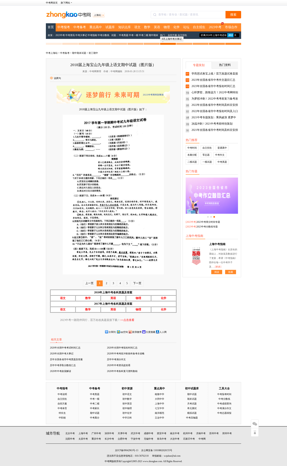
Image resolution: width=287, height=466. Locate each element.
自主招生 (199, 27)
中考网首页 (52, 2)
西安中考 (161, 433)
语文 (137, 27)
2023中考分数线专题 (207, 226)
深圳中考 (109, 433)
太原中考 (83, 438)
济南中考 (201, 433)
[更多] (218, 266)
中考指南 (92, 35)
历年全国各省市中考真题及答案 (66, 359)
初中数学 (127, 399)
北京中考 (70, 433)
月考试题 (192, 403)
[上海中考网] (68, 17)
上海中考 (83, 433)
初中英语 (127, 403)
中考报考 (63, 27)
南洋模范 (159, 413)
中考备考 (79, 27)
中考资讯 (70, 35)
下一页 (137, 283)
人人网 (163, 332)
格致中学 (159, 394)
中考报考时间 (224, 394)
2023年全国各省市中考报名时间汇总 (213, 86)
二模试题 (192, 162)
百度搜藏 (150, 332)
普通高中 (222, 147)
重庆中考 (96, 438)
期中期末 (153, 35)
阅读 (216, 272)
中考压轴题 (192, 417)
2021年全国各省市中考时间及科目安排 (215, 129)
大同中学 (159, 399)
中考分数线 (103, 35)
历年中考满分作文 (116, 359)
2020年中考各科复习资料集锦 (122, 371)
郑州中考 (227, 433)
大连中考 (174, 438)
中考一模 (133, 35)
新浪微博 (137, 332)
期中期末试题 (79, 53)
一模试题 (207, 162)
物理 (167, 27)
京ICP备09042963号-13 (126, 450)
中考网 (202, 438)
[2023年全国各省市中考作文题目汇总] (212, 196)
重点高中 (95, 27)
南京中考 (174, 433)
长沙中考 (109, 438)
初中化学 (127, 413)
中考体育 (62, 408)
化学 (176, 27)
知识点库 (124, 27)
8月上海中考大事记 (172, 39)
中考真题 (123, 35)
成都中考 (148, 433)
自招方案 (172, 35)
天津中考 (122, 433)
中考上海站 (52, 53)
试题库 (110, 27)
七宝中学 (159, 408)
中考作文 (220, 155)
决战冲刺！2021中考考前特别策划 (212, 123)
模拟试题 (192, 413)
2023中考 (215, 27)
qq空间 (124, 332)
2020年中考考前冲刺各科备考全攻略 (125, 353)
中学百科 (127, 417)
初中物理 (127, 408)
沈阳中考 (70, 438)
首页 (51, 27)
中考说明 (62, 394)
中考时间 (192, 147)
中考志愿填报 (224, 413)
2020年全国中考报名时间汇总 (122, 347)
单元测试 (192, 408)
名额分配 (192, 155)
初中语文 (127, 394)
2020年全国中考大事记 (61, 353)
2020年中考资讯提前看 (118, 365)
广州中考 (96, 433)
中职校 (62, 417)
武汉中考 (135, 433)
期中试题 (94, 413)
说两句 (57, 78)
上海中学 (159, 403)
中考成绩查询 (224, 403)
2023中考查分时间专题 (208, 222)
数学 (147, 27)
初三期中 (93, 53)
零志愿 (205, 155)
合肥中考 (122, 438)
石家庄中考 (189, 438)
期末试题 (192, 399)
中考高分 (94, 417)
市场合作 (231, 27)
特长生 (62, 413)
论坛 (186, 27)
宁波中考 (135, 438)
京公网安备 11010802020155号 (156, 450)
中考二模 (143, 35)
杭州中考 (188, 433)
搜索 (233, 14)
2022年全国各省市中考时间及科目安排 (215, 104)
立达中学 (159, 417)
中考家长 (94, 408)
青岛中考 (161, 438)
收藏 (230, 272)
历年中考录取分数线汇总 (63, 365)
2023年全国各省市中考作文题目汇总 (213, 79)
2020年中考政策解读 (60, 371)
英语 (157, 27)
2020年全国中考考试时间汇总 (65, 347)
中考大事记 (81, 35)
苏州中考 (214, 433)
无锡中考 (148, 438)
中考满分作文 (224, 408)
